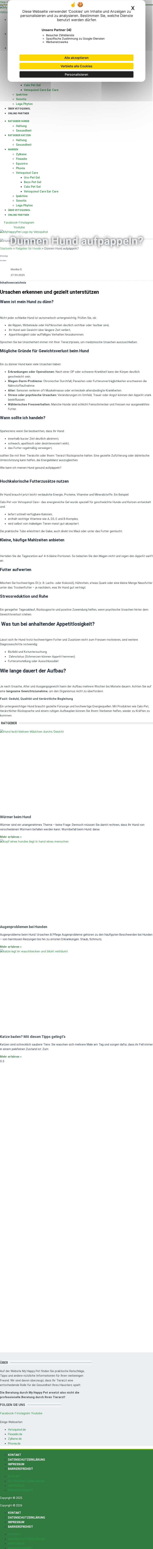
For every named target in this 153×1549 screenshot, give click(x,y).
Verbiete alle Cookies (76, 66)
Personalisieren (76, 74)
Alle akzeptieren (76, 58)
